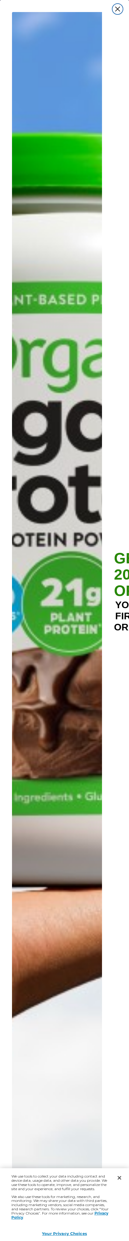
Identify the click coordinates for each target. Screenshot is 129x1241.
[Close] (119, 1177)
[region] (64, 1204)
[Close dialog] (117, 9)
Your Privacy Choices (64, 1233)
